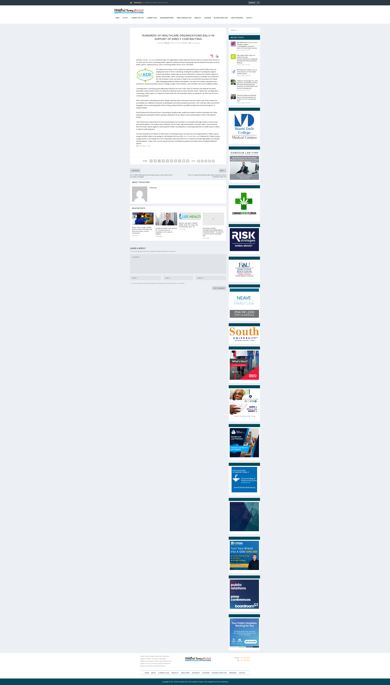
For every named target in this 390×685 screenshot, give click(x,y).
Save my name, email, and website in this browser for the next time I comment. (158, 283)
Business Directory (221, 18)
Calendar (207, 18)
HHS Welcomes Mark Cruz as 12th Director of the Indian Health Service (247, 71)
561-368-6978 (245, 660)
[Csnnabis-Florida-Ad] (244, 204)
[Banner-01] (244, 555)
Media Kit (197, 18)
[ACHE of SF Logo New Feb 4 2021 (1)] (244, 479)
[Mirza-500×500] (244, 442)
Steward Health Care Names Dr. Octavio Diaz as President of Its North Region (166, 231)
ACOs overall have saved (192, 136)
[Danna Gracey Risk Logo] (244, 239)
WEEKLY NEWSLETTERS (184, 18)
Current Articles (137, 18)
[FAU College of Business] (244, 270)
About (153, 673)
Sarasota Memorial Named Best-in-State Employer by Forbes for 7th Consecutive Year (246, 98)
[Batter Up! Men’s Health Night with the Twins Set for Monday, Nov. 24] (190, 216)
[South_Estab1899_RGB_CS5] (244, 334)
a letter (153, 60)
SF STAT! (125, 18)
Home (117, 18)
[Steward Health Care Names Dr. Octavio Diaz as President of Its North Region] (166, 218)
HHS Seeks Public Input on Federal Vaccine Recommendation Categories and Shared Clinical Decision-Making (247, 59)
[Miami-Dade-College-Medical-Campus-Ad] (244, 126)
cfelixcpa (167, 43)
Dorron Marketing (222, 682)
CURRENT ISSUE (152, 18)
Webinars (232, 673)
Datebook (196, 673)
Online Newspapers (167, 18)
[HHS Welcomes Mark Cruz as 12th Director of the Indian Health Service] (233, 71)
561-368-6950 (245, 658)
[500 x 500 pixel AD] (244, 165)
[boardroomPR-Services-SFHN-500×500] (244, 594)
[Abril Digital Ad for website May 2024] (244, 516)
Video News (185, 673)
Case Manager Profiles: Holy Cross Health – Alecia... (159, 3)
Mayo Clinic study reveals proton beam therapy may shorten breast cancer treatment (142, 230)
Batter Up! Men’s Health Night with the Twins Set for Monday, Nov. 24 (188, 225)
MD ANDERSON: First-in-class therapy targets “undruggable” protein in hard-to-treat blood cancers (247, 45)
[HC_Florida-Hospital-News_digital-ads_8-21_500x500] (244, 365)
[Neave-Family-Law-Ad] (244, 303)
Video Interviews (237, 18)
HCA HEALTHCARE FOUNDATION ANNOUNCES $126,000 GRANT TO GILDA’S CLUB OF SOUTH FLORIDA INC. (213, 232)
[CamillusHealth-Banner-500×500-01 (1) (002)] (244, 404)
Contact (249, 18)
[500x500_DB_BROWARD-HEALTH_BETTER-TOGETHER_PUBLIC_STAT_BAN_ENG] (244, 633)
